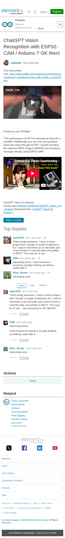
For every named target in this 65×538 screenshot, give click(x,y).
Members (6, 459)
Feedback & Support (21, 503)
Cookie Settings (10, 513)
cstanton (16, 62)
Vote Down (16, 313)
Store (4, 495)
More (41, 28)
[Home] (12, 11)
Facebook (24, 448)
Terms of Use (46, 503)
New (60, 24)
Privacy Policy (9, 508)
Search (35, 12)
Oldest (22, 285)
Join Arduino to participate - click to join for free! (32, 533)
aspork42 (18, 237)
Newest (42, 285)
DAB (16, 258)
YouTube (55, 448)
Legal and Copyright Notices (29, 508)
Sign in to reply (13, 220)
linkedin (39, 448)
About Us (5, 503)
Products (20, 20)
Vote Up (11, 313)
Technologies (8, 473)
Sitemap (48, 508)
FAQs (35, 503)
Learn (4, 466)
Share (33, 381)
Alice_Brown (20, 272)
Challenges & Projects (12, 481)
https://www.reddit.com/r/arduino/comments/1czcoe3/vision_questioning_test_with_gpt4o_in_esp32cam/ (32, 77)
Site (29, 12)
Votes (32, 285)
